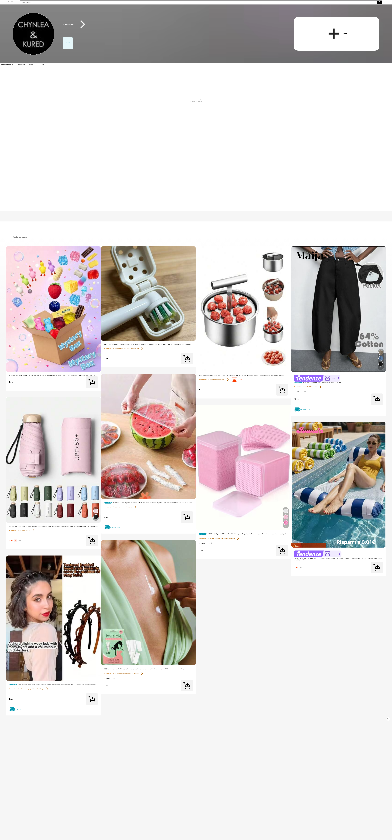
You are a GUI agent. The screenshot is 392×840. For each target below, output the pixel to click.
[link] (34, 34)
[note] (17, 709)
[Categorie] (12, 2)
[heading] (172, 24)
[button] (8, 2)
